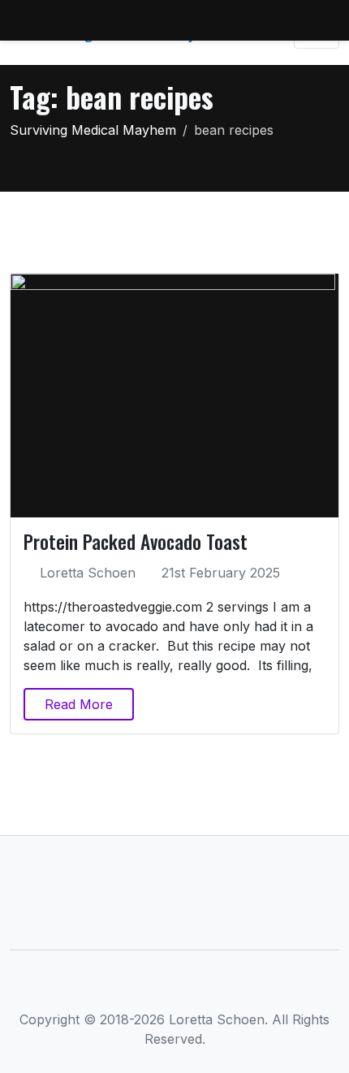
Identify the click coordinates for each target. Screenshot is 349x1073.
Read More (79, 704)
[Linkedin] (175, 987)
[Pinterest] (228, 987)
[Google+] (202, 987)
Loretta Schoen (88, 573)
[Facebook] (121, 987)
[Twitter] (148, 987)
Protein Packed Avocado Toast (136, 541)
